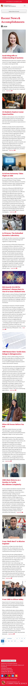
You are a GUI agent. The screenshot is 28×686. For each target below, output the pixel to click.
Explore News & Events (14, 11)
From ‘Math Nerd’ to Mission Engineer (13, 542)
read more (8, 90)
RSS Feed (16, 676)
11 (5, 641)
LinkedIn (13, 676)
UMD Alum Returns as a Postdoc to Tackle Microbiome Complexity (11, 482)
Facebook (2, 676)
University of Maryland (14, 1)
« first (3, 638)
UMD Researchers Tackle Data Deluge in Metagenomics (13, 353)
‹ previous (9, 638)
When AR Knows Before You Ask (13, 425)
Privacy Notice (13, 678)
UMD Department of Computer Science (11, 6)
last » (3, 644)
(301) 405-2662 (11, 673)
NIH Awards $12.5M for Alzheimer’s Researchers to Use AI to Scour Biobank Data (13, 289)
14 (14, 641)
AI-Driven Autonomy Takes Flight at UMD (12, 174)
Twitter (6, 676)
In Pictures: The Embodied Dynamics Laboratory (12, 234)
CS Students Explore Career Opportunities (13, 113)
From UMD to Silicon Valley (12, 599)
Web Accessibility (5, 678)
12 (8, 641)
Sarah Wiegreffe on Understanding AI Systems (12, 56)
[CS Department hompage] (14, 682)
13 (11, 641)
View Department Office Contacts (8, 660)
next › (21, 641)
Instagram (9, 676)
